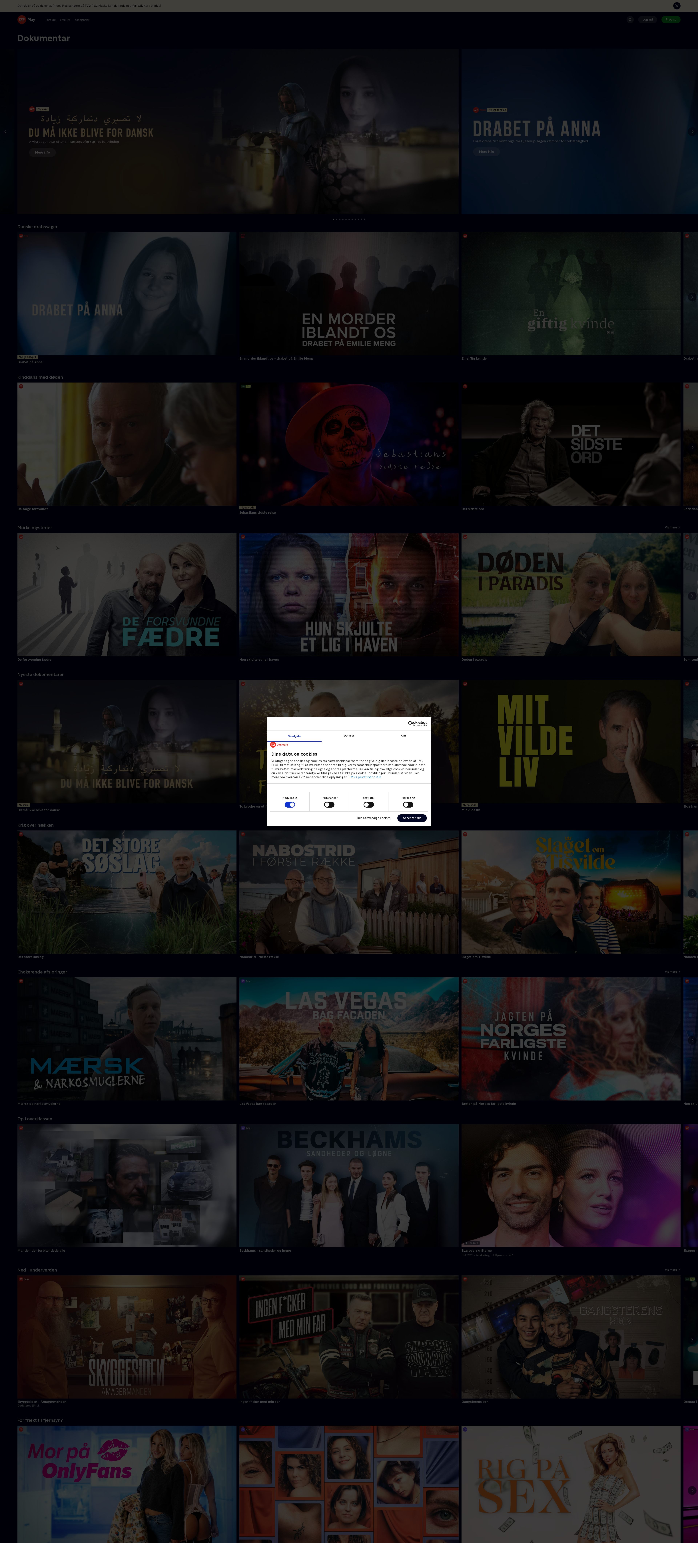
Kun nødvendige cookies (373, 818)
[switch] (329, 805)
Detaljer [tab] (349, 735)
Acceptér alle (412, 818)
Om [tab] (403, 735)
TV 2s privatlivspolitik (365, 777)
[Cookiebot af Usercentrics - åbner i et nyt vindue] (411, 723)
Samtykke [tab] (294, 735)
